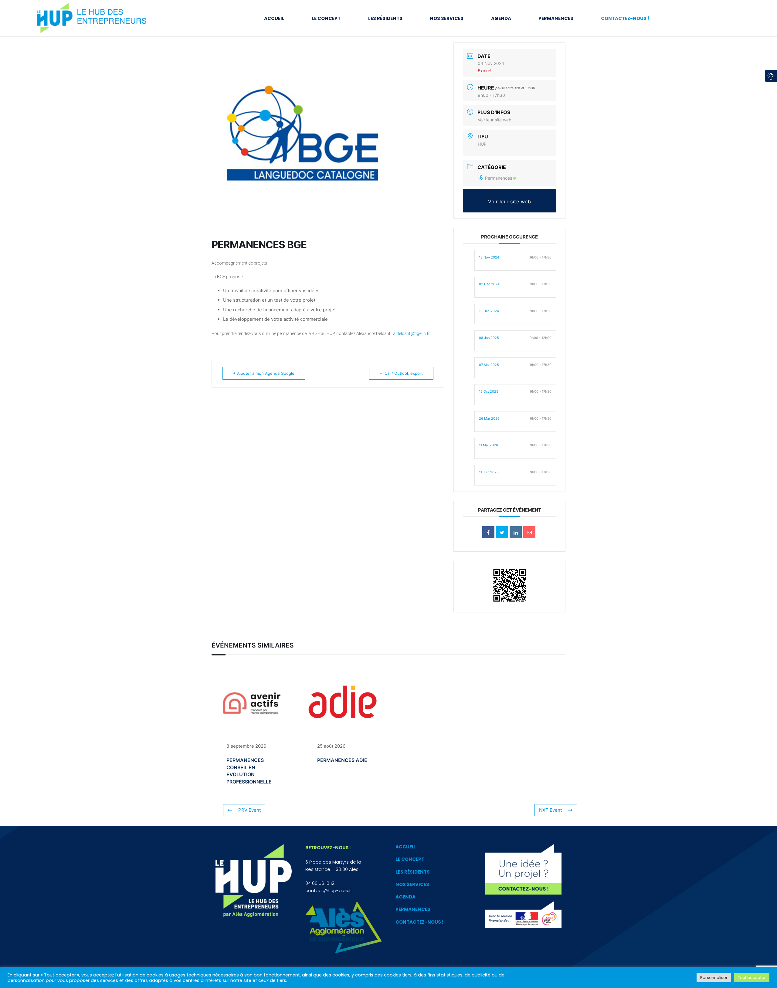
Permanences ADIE (342, 760)
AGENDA (405, 897)
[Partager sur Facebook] (488, 532)
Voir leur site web (494, 119)
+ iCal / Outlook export (401, 373)
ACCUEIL (405, 847)
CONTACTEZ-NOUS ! (419, 922)
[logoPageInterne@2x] (98, 18)
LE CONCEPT (409, 859)
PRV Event (249, 810)
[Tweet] (502, 532)
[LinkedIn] (516, 532)
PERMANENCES (412, 909)
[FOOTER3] (523, 869)
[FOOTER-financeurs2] (523, 915)
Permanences (498, 178)
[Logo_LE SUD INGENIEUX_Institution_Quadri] (343, 927)
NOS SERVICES (412, 884)
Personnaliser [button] (714, 977)
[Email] (529, 532)
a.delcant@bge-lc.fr (411, 333)
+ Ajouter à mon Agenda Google (263, 373)
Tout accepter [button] (752, 977)
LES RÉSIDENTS (412, 872)
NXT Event (550, 810)
